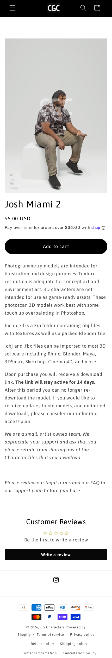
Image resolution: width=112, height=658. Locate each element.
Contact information (39, 653)
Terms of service (50, 635)
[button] (13, 8)
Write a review (56, 554)
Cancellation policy (79, 653)
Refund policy (42, 644)
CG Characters (52, 627)
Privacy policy (82, 635)
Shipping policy (73, 644)
